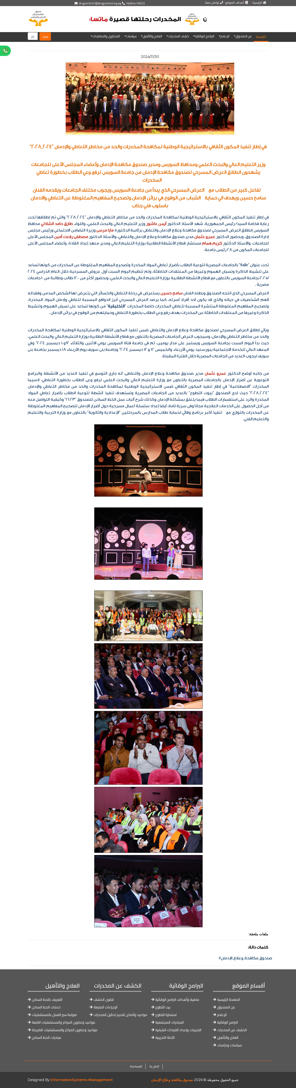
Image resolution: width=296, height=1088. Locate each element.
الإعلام (224, 36)
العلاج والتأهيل (152, 36)
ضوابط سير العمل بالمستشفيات (54, 1014)
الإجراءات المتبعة (105, 1007)
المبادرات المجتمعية (169, 1022)
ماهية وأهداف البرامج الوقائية (177, 999)
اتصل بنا (154, 1066)
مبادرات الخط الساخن (46, 1037)
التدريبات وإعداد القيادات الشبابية (178, 1029)
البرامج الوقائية (204, 36)
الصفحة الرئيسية (228, 999)
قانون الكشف (104, 999)
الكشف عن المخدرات (232, 1029)
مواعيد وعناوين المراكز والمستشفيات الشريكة (64, 1029)
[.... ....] (148, 27)
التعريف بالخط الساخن (47, 999)
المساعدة (136, 1066)
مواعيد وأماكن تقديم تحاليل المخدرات (120, 1014)
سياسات (131, 36)
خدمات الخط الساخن (46, 1007)
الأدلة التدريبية (165, 1037)
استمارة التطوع (166, 1014)
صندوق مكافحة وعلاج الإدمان (172, 1080)
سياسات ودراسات (229, 1045)
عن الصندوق (244, 36)
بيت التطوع (162, 1007)
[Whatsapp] (19, 51)
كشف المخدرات (178, 36)
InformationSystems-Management (81, 1080)
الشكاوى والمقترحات (106, 36)
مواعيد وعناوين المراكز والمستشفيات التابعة (63, 1022)
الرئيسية (261, 36)
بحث (45, 36)
